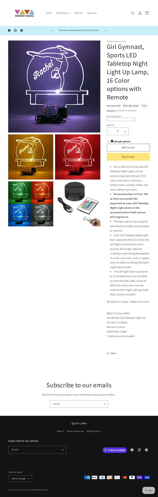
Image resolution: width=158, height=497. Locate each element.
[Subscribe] (104, 404)
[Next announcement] (106, 30)
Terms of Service (75, 431)
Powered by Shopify (39, 490)
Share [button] (113, 353)
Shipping (111, 110)
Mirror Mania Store (23, 490)
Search (60, 431)
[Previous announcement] (51, 30)
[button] (132, 12)
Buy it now (128, 156)
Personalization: (114, 116)
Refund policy (94, 431)
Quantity (111, 125)
